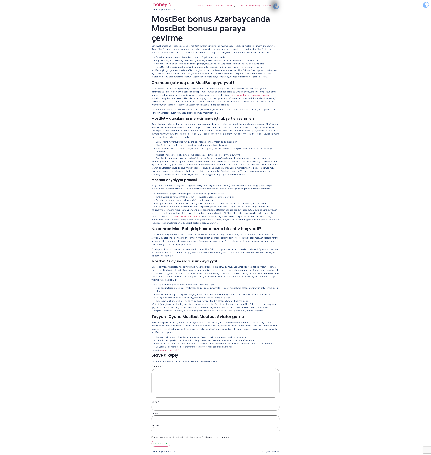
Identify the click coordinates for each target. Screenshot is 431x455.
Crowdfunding (253, 5)
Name (155, 402)
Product (219, 5)
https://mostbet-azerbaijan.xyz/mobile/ (250, 95)
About (209, 5)
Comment (157, 366)
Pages (229, 5)
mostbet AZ (174, 350)
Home (200, 5)
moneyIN (162, 4)
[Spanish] (274, 4)
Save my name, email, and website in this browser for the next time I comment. (192, 437)
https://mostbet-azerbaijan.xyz (186, 216)
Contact (267, 5)
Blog (241, 5)
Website (155, 425)
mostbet (163, 350)
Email (155, 413)
